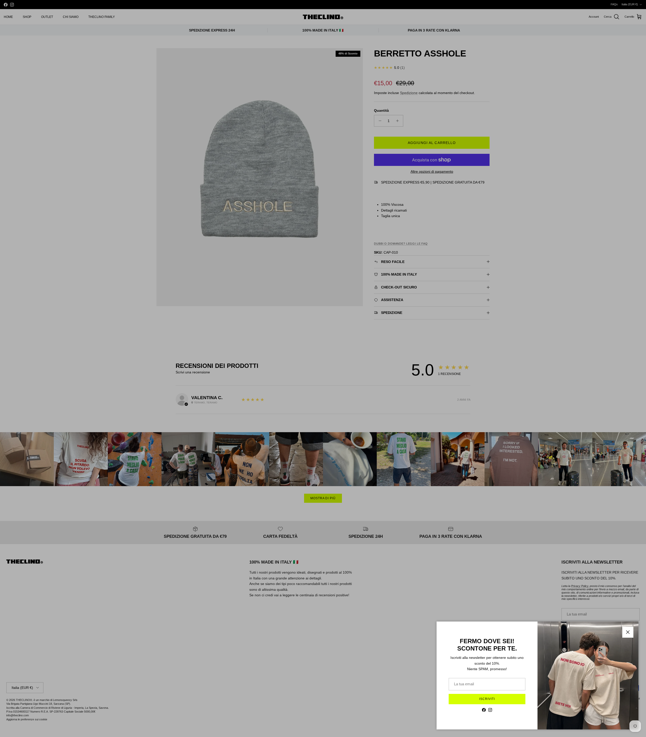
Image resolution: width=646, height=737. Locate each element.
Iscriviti (487, 699)
